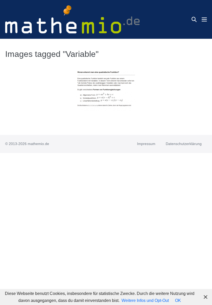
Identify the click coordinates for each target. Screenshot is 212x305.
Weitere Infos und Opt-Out (145, 300)
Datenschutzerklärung (184, 144)
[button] (194, 19)
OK (178, 300)
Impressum (146, 144)
